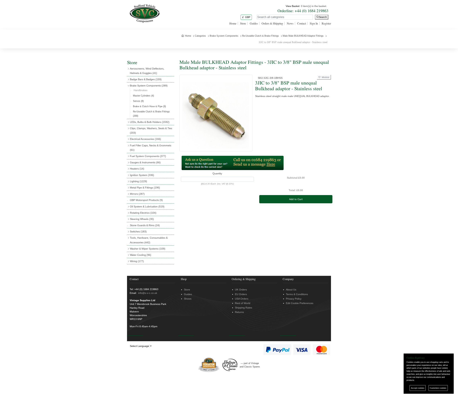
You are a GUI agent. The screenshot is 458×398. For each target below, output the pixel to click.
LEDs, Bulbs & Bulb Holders (149, 122)
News (290, 23)
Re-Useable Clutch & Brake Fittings (151, 113)
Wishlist (325, 77)
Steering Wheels (142, 219)
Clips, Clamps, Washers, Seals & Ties (151, 130)
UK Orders (241, 289)
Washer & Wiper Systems (147, 248)
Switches (138, 231)
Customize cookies (438, 388)
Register (326, 23)
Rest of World (242, 303)
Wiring (137, 261)
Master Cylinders (143, 95)
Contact (301, 23)
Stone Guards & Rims (145, 225)
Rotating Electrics (143, 212)
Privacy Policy (293, 298)
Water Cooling (140, 254)
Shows (187, 298)
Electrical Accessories (145, 139)
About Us (291, 289)
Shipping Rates (243, 307)
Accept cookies (417, 388)
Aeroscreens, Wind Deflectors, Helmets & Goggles (147, 70)
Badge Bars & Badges (146, 79)
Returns (239, 312)
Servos (138, 101)
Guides (254, 23)
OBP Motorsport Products (146, 200)
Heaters (137, 168)
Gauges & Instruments (145, 162)
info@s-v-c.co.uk (147, 293)
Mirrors (137, 193)
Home (232, 23)
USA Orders (241, 298)
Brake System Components (149, 85)
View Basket (292, 6)
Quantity (217, 173)
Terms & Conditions (297, 294)
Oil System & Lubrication (147, 206)
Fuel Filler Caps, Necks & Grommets (150, 147)
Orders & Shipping (272, 23)
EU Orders (241, 294)
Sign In (314, 23)
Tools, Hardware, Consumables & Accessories (149, 240)
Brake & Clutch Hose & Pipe (149, 106)
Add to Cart (296, 199)
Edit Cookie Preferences (299, 303)
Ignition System (142, 175)
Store (243, 23)
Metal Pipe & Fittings (145, 187)
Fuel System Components (148, 156)
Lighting (138, 181)
